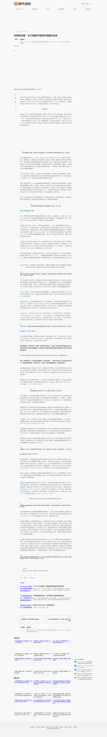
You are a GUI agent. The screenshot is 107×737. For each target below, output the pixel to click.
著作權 (51, 727)
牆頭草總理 (26, 468)
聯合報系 (61, 727)
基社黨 (59, 228)
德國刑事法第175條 (25, 489)
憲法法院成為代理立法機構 (41, 303)
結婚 (56, 101)
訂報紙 (65, 727)
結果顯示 (44, 461)
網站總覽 (75, 727)
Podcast (48, 9)
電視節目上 (40, 338)
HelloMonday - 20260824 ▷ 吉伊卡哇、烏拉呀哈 (85, 666)
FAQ (36, 727)
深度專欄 (34, 9)
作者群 (75, 9)
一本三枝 (29, 384)
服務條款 (47, 727)
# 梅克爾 (22, 583)
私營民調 (50, 463)
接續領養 (37, 315)
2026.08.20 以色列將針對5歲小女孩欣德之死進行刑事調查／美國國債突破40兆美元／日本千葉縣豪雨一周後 (85, 674)
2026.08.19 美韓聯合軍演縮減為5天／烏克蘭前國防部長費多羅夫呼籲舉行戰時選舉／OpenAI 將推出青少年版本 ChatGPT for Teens (85, 678)
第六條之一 (37, 255)
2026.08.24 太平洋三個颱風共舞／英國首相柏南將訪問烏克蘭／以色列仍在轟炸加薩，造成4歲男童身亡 (85, 662)
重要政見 (69, 118)
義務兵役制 (67, 382)
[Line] (15, 102)
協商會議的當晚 (24, 174)
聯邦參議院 (23, 248)
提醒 (59, 541)
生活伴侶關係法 (24, 228)
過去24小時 (19, 9)
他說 (47, 232)
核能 (41, 384)
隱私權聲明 (56, 727)
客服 (38, 727)
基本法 (31, 255)
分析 (32, 183)
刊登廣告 (32, 727)
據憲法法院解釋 (24, 292)
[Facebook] (15, 98)
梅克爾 (25, 577)
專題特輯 (61, 9)
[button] (82, 3)
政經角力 (26, 31)
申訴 (60, 253)
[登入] (90, 3)
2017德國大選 (32, 577)
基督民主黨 (33, 121)
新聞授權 (42, 727)
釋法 (70, 257)
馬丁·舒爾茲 (35, 158)
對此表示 (51, 493)
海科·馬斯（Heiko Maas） (41, 493)
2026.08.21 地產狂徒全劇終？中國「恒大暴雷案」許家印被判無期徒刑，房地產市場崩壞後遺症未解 (84, 670)
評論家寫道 (26, 433)
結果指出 (54, 473)
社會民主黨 (68, 116)
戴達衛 (22, 39)
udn (14, 31)
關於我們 (88, 9)
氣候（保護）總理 (25, 423)
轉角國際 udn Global (20, 31)
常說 (30, 516)
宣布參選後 (57, 158)
